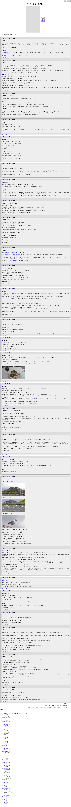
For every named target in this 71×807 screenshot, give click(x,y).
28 (43, 21)
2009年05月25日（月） (6, 548)
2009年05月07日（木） (6, 163)
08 (35, 16)
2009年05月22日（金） (6, 434)
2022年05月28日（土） (6, 751)
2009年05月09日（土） (6, 200)
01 (28, 16)
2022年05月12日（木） (6, 771)
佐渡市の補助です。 (14, 260)
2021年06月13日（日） (6, 796)
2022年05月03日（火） (6, 785)
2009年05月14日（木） (6, 319)
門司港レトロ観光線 (8, 96)
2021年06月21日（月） (6, 791)
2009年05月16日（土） (6, 353)
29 (44, 21)
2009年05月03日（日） (6, 60)
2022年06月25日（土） (6, 748)
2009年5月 (43, 17)
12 (32, 7)
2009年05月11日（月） (6, 247)
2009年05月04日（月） (6, 93)
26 (42, 21)
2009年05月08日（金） (6, 179)
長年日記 (12, 38)
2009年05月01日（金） (6, 38)
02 (29, 16)
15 (44, 20)
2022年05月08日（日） (6, 776)
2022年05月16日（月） (6, 765)
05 (32, 16)
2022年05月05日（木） (6, 782)
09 (29, 7)
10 (30, 7)
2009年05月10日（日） (6, 217)
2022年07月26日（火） (6, 742)
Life (5, 538)
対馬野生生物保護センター (7, 52)
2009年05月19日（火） (6, 408)
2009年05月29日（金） (6, 627)
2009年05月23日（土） (6, 456)
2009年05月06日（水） (6, 136)
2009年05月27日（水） (6, 590)
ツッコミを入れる (5, 57)
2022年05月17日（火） (6, 762)
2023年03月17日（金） (6, 711)
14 (43, 20)
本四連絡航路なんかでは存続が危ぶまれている (14, 254)
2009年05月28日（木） (6, 612)
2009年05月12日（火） (6, 265)
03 (30, 16)
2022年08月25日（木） (6, 717)
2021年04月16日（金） (6, 802)
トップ (65, 0)
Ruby (66, 806)
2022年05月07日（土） (6, 779)
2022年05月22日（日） (6, 754)
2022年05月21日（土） (6, 756)
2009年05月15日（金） (6, 337)
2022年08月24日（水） (6, 721)
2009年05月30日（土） (6, 654)
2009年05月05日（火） (6, 119)
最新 (67, 0)
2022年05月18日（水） (6, 759)
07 (28, 7)
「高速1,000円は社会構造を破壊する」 (11, 252)
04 (31, 16)
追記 (69, 0)
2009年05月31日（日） (6, 687)
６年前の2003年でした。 (14, 237)
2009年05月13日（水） (6, 288)
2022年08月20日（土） (6, 724)
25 (41, 21)
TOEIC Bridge (6, 550)
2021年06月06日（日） (6, 799)
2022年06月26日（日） (6, 745)
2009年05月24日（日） (6, 476)
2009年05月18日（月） (6, 383)
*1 (34, 398)
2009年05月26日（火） (6, 577)
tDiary (66, 805)
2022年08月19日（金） (6, 730)
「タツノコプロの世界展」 (14, 461)
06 (33, 16)
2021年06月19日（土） (6, 793)
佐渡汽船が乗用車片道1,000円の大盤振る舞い (16, 255)
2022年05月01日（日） (6, 788)
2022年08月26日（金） (6, 714)
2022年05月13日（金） (6, 768)
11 (31, 7)
